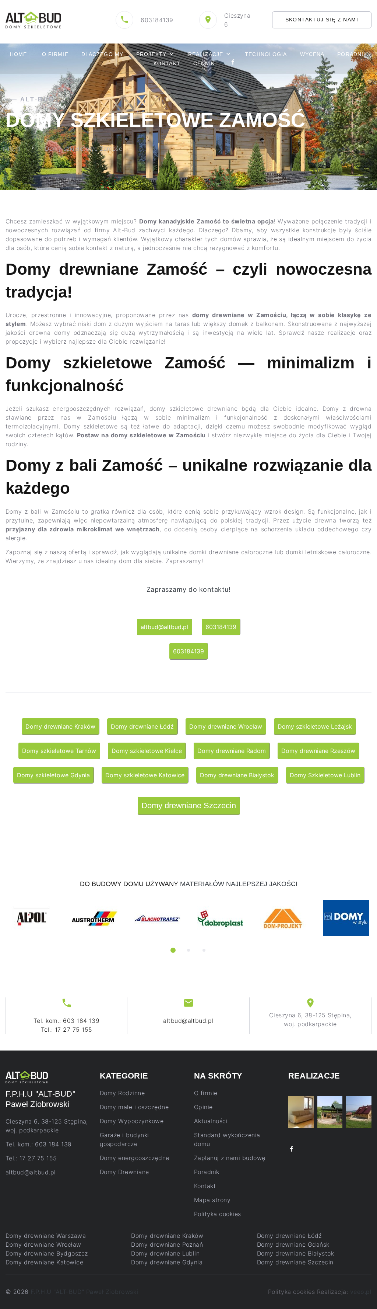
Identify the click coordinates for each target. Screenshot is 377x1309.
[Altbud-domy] (33, 19)
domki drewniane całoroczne (231, 552)
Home (18, 54)
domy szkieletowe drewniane (193, 408)
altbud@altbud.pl (188, 1020)
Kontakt (167, 63)
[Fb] (233, 63)
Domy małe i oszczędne (134, 1107)
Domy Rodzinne (122, 1093)
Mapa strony (212, 1200)
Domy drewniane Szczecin (295, 1262)
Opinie (203, 1107)
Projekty (151, 54)
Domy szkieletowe (90, 426)
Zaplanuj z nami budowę (229, 1158)
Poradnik (352, 54)
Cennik (204, 63)
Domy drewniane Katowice (44, 1262)
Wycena (312, 54)
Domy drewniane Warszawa (46, 1235)
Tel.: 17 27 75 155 (66, 1029)
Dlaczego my (102, 54)
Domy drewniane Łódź (289, 1235)
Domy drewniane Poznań (167, 1244)
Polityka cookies (217, 1214)
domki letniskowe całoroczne (328, 552)
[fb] (291, 1149)
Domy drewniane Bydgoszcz (47, 1253)
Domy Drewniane (124, 1172)
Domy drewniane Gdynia (166, 1262)
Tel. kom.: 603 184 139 (67, 1020)
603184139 (157, 20)
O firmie (55, 54)
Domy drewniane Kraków (167, 1235)
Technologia (266, 54)
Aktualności (211, 1121)
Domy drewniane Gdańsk (293, 1244)
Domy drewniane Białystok (295, 1253)
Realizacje (205, 54)
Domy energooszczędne (134, 1158)
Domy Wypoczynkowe (131, 1121)
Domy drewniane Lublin (165, 1253)
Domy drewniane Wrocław (43, 1244)
